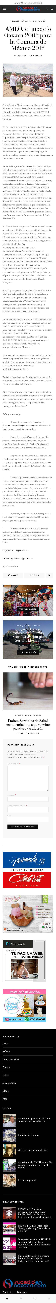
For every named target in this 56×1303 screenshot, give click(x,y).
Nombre (11, 795)
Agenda (19, 626)
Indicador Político (18, 21)
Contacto (7, 1292)
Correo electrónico (17, 805)
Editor (35, 602)
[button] (52, 9)
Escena (23, 590)
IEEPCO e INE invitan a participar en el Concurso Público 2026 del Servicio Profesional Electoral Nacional (34, 1213)
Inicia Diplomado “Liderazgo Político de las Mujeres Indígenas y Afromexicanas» (33, 1258)
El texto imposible (27, 1180)
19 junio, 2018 (20, 55)
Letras (6, 1075)
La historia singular (28, 1135)
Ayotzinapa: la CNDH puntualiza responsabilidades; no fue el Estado (35, 1165)
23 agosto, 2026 (32, 733)
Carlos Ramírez (35, 55)
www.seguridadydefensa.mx (21, 425)
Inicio (5, 1043)
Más (5, 1098)
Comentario (12, 764)
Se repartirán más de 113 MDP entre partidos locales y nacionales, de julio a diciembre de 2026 (35, 1243)
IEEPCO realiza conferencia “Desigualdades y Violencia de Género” (34, 1228)
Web (9, 816)
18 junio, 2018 (24, 602)
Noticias (33, 21)
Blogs (6, 1091)
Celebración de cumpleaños (33, 1150)
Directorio (22, 1292)
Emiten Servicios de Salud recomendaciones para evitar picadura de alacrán (28, 724)
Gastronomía (9, 1083)
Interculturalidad (11, 1059)
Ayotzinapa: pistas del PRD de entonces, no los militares (34, 1120)
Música (6, 1051)
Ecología (19, 715)
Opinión (42, 21)
